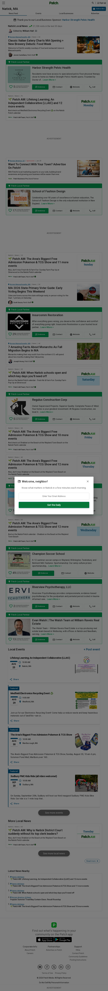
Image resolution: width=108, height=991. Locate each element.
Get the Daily (54, 505)
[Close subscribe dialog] (87, 481)
